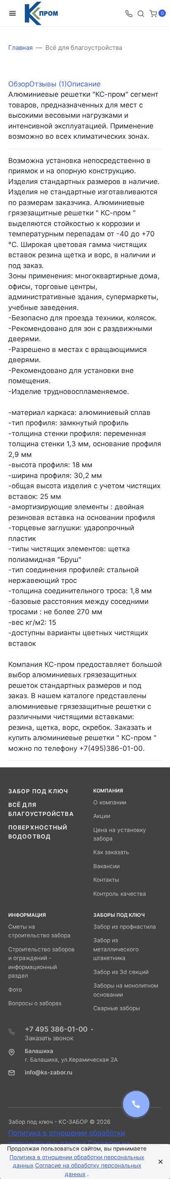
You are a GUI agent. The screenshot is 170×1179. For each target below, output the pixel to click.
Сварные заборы (116, 1008)
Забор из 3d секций (121, 972)
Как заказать (111, 852)
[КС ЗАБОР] (41, 13)
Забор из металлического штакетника (116, 949)
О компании (109, 802)
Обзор (18, 84)
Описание (84, 84)
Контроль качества (119, 893)
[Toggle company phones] (128, 13)
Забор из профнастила (124, 926)
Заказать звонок (49, 1038)
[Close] (158, 1161)
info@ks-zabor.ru (48, 1072)
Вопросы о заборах (34, 1003)
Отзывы (48, 84)
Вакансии (106, 866)
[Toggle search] (140, 13)
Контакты (106, 879)
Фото (15, 989)
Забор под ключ (38, 791)
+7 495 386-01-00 (56, 1029)
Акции (101, 816)
